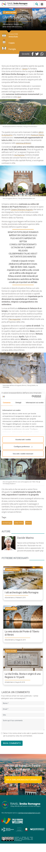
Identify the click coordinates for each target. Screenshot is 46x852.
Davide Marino (8, 24)
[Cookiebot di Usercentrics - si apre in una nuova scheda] (34, 396)
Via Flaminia (19, 155)
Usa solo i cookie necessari (23, 453)
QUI (19, 97)
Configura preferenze (22, 446)
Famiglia (12, 49)
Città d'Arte (19, 523)
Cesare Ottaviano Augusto (22, 209)
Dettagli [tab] (18, 402)
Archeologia (6, 523)
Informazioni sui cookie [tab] (35, 402)
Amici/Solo (13, 36)
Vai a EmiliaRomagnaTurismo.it (23, 779)
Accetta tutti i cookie (23, 439)
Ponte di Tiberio (37, 135)
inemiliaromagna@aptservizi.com (29, 813)
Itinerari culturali (12, 569)
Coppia (12, 43)
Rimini (25, 68)
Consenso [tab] (7, 402)
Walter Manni (10, 682)
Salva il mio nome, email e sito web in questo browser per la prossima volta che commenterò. (23, 734)
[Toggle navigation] (41, 4)
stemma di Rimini (23, 143)
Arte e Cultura (11, 12)
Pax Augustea (14, 319)
